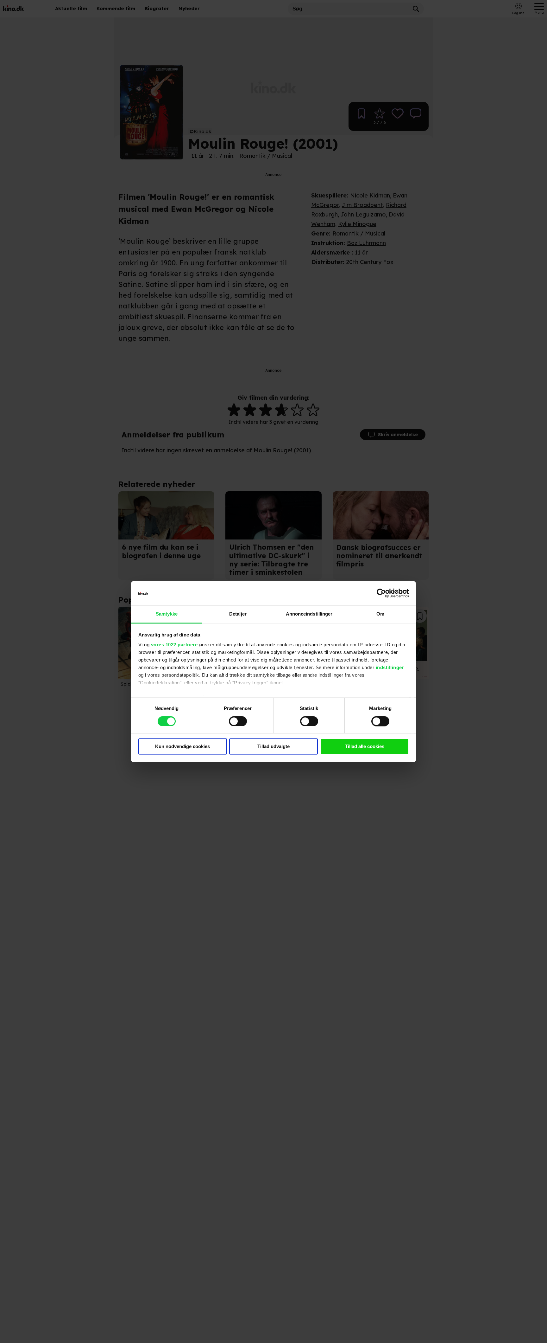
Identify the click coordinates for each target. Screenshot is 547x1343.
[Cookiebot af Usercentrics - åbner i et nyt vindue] (381, 593)
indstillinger (390, 667)
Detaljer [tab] (238, 614)
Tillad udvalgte (273, 746)
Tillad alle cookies (364, 746)
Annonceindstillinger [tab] (309, 614)
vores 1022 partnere (174, 645)
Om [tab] (380, 614)
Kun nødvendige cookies (182, 746)
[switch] (238, 721)
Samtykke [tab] (167, 614)
